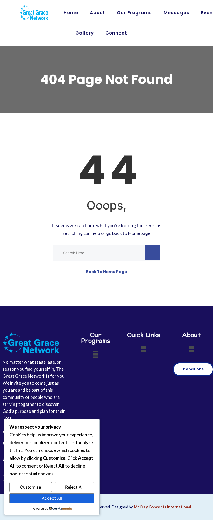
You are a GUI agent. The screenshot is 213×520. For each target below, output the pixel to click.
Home (71, 13)
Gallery (84, 33)
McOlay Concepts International (162, 506)
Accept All (52, 498)
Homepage (139, 233)
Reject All (74, 487)
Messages (176, 13)
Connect (116, 33)
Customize (30, 487)
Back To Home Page (106, 271)
